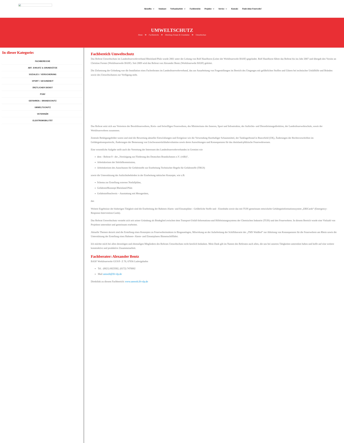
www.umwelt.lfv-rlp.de (136, 281)
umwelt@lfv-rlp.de (112, 274)
